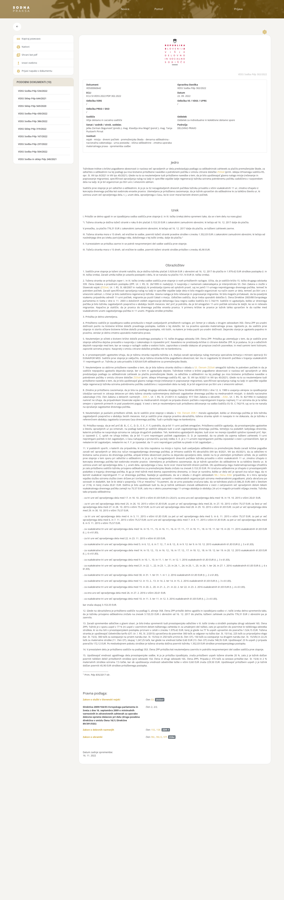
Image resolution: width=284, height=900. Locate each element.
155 (153, 729)
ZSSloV (221, 171)
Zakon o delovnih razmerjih (98, 729)
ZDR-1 (146, 396)
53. (152, 699)
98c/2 (159, 737)
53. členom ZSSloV (204, 367)
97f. (165, 737)
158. (158, 729)
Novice (125, 9)
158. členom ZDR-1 (187, 412)
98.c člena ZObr (223, 475)
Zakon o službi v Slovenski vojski (101, 699)
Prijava (238, 9)
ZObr (225, 396)
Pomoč (158, 9)
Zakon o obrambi (92, 736)
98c (153, 737)
